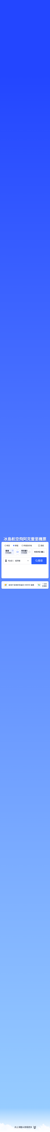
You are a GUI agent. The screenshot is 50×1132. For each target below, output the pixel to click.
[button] (46, 3)
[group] (10, 551)
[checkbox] (41, 546)
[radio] (7, 546)
